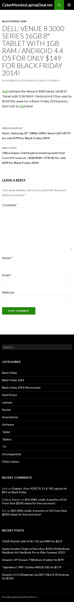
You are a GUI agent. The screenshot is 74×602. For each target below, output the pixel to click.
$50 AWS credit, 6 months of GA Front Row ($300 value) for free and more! (34, 501)
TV (4, 446)
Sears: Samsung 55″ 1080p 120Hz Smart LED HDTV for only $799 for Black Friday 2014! (36, 133)
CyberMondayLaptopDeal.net (27, 5)
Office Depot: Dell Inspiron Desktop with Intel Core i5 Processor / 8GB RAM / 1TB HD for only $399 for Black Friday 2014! (34, 155)
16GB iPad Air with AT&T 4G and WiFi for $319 (32, 541)
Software (8, 424)
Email (7, 275)
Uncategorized (11, 454)
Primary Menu (69, 5)
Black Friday (9, 372)
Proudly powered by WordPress (19, 597)
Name (7, 258)
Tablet (6, 432)
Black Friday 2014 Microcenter (21, 387)
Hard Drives (9, 395)
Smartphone (10, 417)
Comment (10, 205)
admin (32, 80)
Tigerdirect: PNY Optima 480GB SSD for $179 (31, 567)
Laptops (7, 402)
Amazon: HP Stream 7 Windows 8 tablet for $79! (33, 559)
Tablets (7, 439)
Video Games (10, 461)
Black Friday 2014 (14, 21)
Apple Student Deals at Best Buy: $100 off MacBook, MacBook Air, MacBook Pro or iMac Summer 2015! (36, 550)
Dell (5, 91)
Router (6, 409)
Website (8, 292)
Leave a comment (48, 80)
